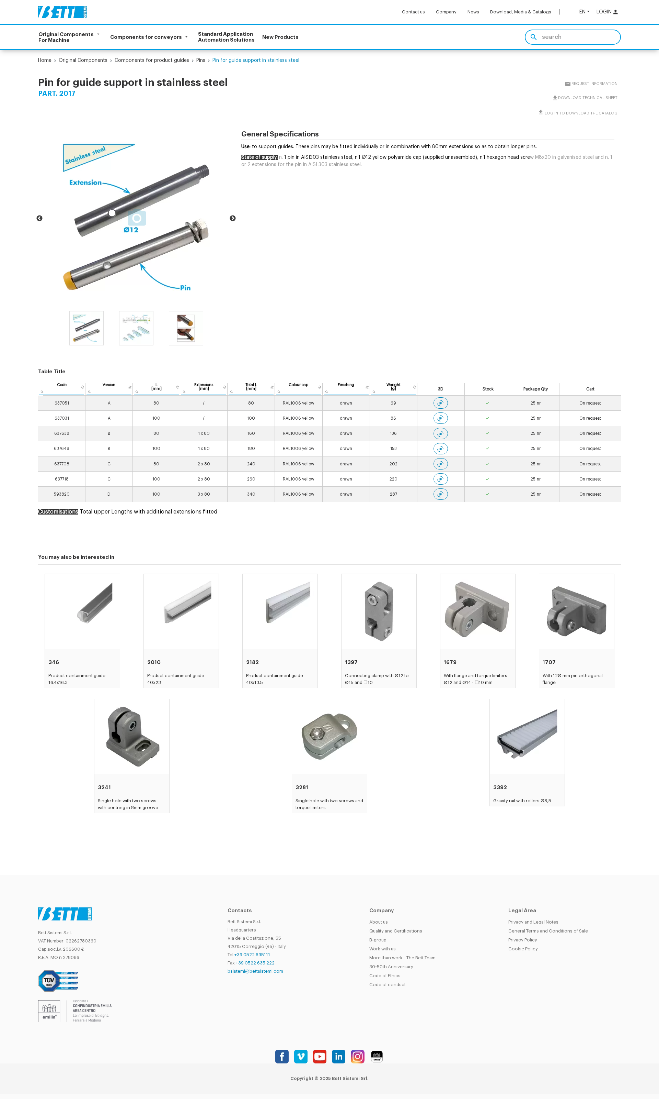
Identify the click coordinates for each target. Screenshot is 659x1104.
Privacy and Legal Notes (533, 922)
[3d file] (440, 403)
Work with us (382, 949)
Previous (39, 218)
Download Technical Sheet (587, 98)
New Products (280, 37)
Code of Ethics (385, 975)
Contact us (413, 12)
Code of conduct (387, 984)
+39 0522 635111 (252, 954)
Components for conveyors (146, 37)
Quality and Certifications (395, 931)
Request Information (594, 84)
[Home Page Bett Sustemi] (62, 12)
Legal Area (522, 910)
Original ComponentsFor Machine (66, 37)
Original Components (83, 60)
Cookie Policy (523, 949)
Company (446, 12)
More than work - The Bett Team (402, 958)
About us (378, 922)
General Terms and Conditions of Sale (548, 931)
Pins (200, 60)
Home (44, 60)
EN (582, 11)
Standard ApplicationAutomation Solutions (226, 37)
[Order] (82, 387)
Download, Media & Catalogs (520, 12)
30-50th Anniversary (391, 966)
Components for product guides (152, 60)
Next (232, 218)
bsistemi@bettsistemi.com (255, 971)
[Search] (533, 37)
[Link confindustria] (75, 1010)
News (473, 12)
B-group (377, 940)
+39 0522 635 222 (255, 963)
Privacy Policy (522, 940)
